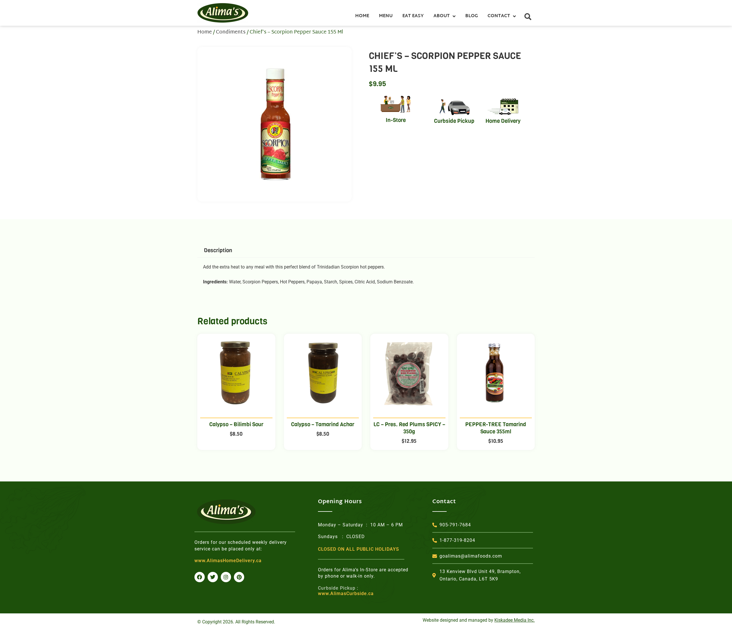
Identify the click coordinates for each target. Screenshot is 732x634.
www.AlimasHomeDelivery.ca (228, 560)
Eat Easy (413, 16)
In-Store (396, 120)
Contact (499, 16)
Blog (471, 16)
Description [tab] (218, 250)
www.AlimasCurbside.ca (346, 590)
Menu (386, 16)
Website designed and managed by (479, 620)
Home (362, 16)
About (441, 16)
